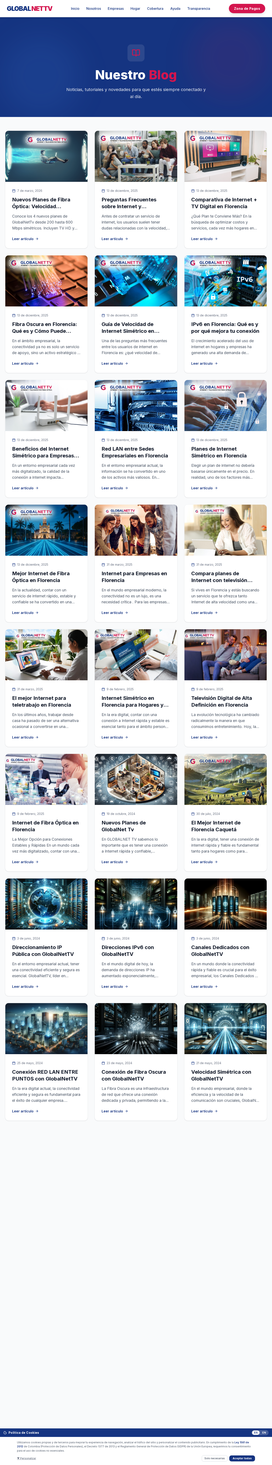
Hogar (135, 8)
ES (256, 1432)
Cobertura (155, 8)
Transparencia (198, 8)
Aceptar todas (242, 1458)
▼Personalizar (26, 1458)
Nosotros (93, 8)
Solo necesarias (214, 1458)
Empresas (116, 8)
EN (264, 1432)
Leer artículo (23, 239)
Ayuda (175, 8)
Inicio (75, 8)
